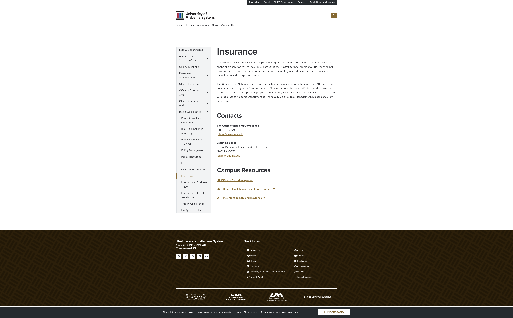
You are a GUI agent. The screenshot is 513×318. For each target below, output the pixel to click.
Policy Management (192, 150)
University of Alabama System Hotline (267, 271)
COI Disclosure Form (193, 169)
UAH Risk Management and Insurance (239, 198)
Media (253, 255)
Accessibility (303, 266)
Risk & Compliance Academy (192, 131)
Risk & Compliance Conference (192, 120)
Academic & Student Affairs (188, 58)
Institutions (203, 25)
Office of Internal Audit (189, 103)
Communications (189, 67)
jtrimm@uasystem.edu (230, 134)
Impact (190, 25)
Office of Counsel (189, 84)
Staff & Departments (283, 2)
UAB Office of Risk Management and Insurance (244, 189)
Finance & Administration (187, 75)
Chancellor (254, 2)
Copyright (254, 266)
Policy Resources (191, 157)
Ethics (184, 163)
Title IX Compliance (192, 204)
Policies (300, 271)
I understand (334, 312)
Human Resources (304, 277)
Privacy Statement (269, 312)
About (179, 25)
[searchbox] (316, 15)
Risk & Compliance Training (192, 142)
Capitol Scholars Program (322, 2)
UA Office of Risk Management (235, 180)
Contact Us (227, 25)
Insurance (187, 176)
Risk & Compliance (190, 112)
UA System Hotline (192, 210)
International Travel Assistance (192, 195)
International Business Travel (194, 184)
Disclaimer (302, 261)
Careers (302, 2)
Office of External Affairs (189, 92)
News (215, 25)
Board (267, 2)
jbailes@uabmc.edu (228, 156)
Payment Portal (255, 277)
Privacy (252, 261)
